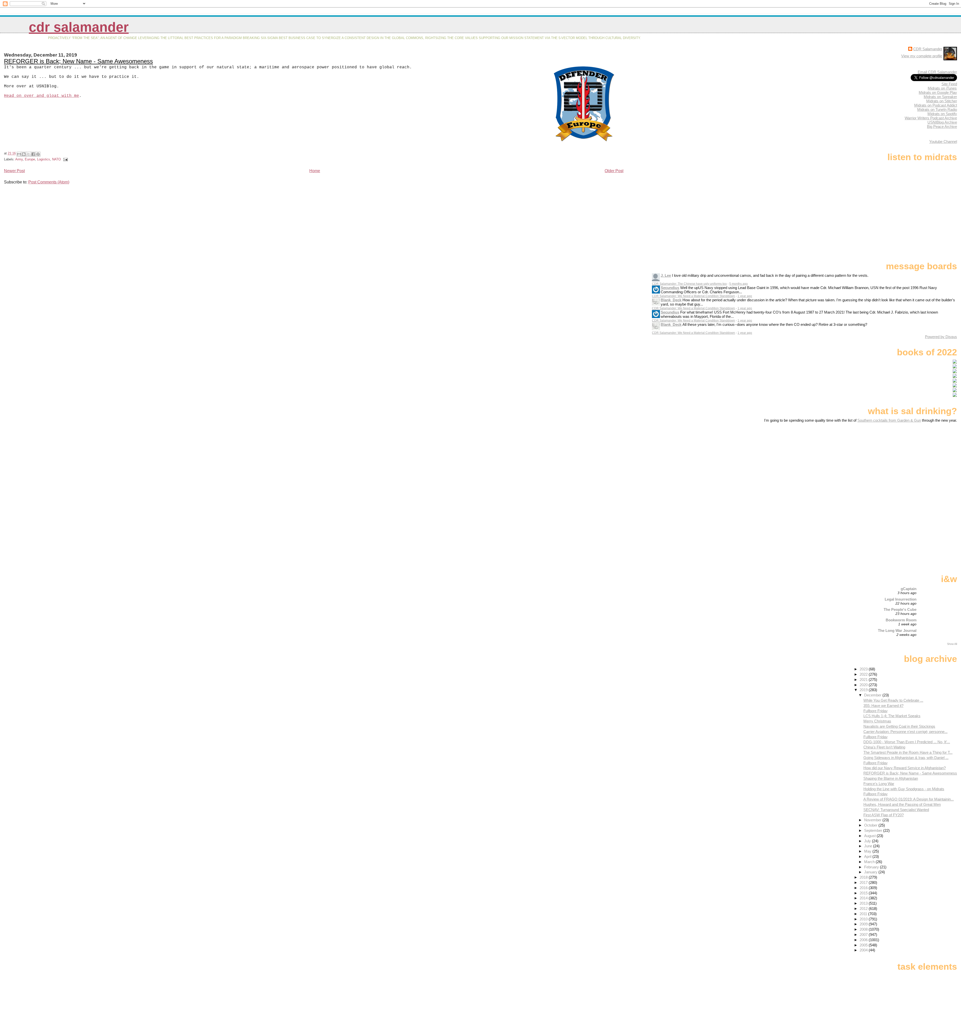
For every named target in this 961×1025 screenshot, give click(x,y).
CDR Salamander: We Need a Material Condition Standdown (693, 296)
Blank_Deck (671, 300)
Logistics (43, 159)
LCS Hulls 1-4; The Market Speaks (891, 716)
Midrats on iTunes (942, 88)
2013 (864, 903)
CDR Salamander (79, 27)
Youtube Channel (943, 141)
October (871, 825)
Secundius (670, 288)
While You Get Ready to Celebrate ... (893, 700)
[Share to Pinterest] (38, 154)
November (873, 820)
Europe (30, 159)
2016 (864, 888)
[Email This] (19, 154)
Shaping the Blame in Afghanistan (890, 778)
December (873, 695)
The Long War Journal (897, 630)
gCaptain (908, 589)
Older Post (614, 171)
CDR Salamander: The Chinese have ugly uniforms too (689, 284)
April (868, 856)
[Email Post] (65, 159)
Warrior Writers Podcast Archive (931, 118)
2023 (864, 669)
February (872, 867)
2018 (864, 877)
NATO (56, 159)
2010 (864, 919)
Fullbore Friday (875, 711)
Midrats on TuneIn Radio (937, 109)
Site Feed (949, 84)
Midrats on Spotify (942, 114)
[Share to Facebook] (33, 154)
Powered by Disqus (941, 337)
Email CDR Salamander (937, 72)
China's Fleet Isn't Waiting (884, 747)
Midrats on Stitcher (941, 101)
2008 (864, 929)
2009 (864, 924)
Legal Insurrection (900, 599)
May (868, 851)
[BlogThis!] (23, 154)
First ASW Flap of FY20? (883, 815)
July (868, 841)
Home (314, 171)
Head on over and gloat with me (41, 96)
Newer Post (14, 171)
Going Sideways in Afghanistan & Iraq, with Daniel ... (905, 757)
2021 (864, 679)
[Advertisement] (925, 462)
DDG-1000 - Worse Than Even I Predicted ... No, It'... (906, 742)
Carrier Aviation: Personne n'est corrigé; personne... (905, 731)
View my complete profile (921, 56)
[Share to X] (28, 154)
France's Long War (878, 784)
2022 (864, 674)
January (871, 872)
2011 (864, 914)
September (873, 830)
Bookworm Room (901, 620)
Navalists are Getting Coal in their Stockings (899, 726)
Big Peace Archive (942, 126)
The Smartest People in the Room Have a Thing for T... (907, 752)
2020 (864, 685)
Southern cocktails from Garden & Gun (889, 420)
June (868, 846)
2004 (864, 950)
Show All (952, 643)
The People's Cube (900, 609)
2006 (864, 940)
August (870, 836)
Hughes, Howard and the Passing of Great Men (902, 804)
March (870, 862)
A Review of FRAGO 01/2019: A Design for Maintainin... (908, 799)
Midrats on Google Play (938, 92)
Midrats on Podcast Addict (935, 105)
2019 (864, 690)
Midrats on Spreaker (940, 97)
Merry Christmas (877, 721)
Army (19, 159)
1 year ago (745, 296)
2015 (864, 893)
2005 (864, 945)
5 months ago (738, 284)
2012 (864, 908)
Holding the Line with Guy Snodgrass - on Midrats (903, 789)
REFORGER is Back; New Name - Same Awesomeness (78, 61)
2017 (864, 882)
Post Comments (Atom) (48, 182)
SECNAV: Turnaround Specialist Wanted (896, 810)
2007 (864, 934)
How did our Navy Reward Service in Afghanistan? (904, 768)
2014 (864, 898)
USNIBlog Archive (942, 122)
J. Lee (666, 275)
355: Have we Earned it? (883, 705)
